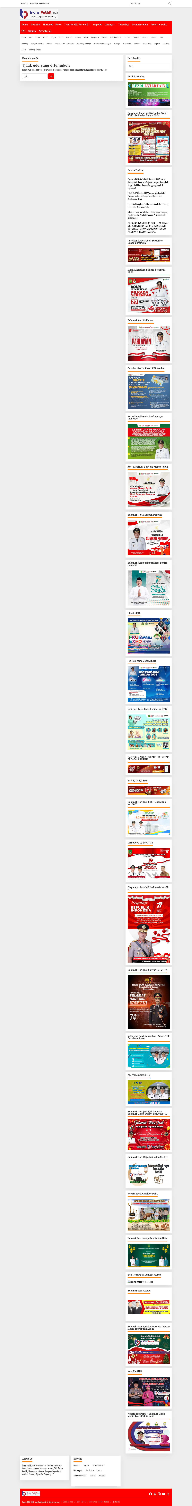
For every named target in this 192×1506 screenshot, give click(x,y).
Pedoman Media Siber (99, 1502)
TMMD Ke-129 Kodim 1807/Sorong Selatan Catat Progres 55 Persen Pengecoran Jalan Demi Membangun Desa (147, 196)
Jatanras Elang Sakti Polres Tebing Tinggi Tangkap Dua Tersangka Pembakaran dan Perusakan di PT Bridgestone (147, 215)
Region (99, 1470)
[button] (169, 3)
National (102, 1475)
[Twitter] (155, 1494)
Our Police (90, 1470)
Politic (92, 1475)
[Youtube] (163, 1494)
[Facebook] (150, 1494)
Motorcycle (78, 1470)
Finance (76, 1465)
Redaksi (116, 1502)
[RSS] (168, 1494)
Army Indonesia (80, 1475)
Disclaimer (68, 1502)
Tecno (86, 1465)
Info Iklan (81, 1502)
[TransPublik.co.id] (39, 14)
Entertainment (98, 1465)
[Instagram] (159, 1494)
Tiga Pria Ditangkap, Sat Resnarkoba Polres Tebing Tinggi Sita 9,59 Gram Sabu (148, 206)
